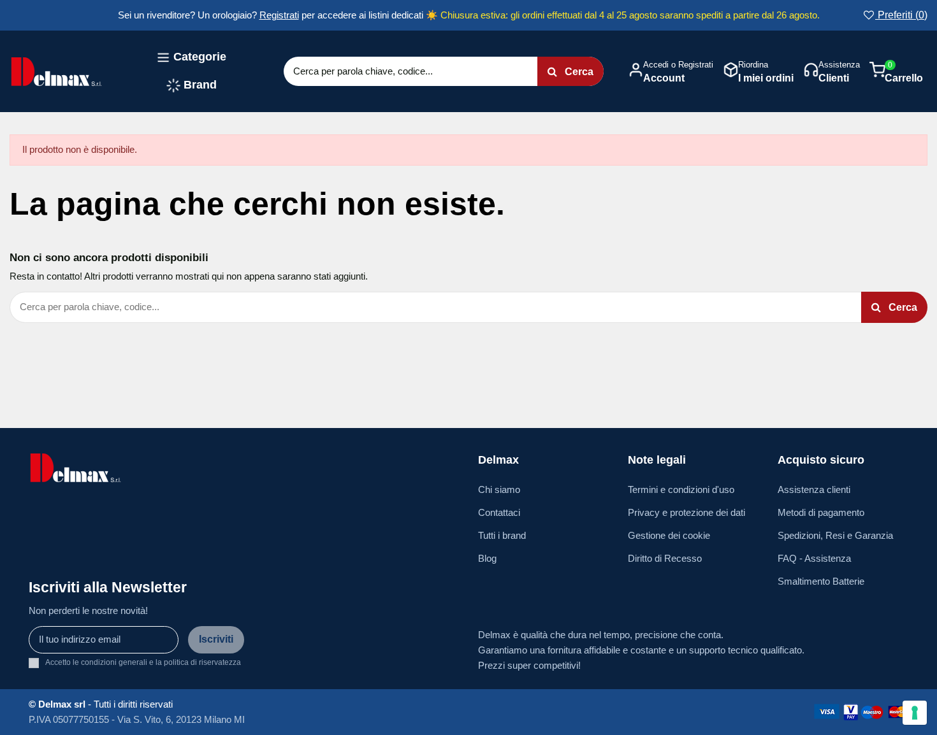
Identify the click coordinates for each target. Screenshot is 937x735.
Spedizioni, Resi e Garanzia (835, 535)
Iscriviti (216, 639)
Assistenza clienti (814, 489)
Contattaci (499, 512)
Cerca (577, 71)
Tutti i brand (502, 535)
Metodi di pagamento (821, 512)
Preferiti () (901, 15)
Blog (487, 558)
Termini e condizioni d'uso (681, 489)
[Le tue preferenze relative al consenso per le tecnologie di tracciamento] (915, 713)
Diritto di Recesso (665, 558)
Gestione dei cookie (669, 535)
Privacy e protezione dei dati (686, 512)
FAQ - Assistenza (814, 558)
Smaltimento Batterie (821, 581)
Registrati (279, 15)
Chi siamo (499, 489)
